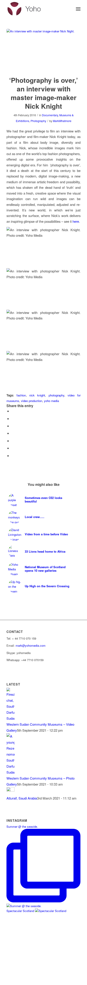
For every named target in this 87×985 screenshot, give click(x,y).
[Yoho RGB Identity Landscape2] (36, 9)
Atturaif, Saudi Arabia (21, 798)
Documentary (50, 115)
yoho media (51, 401)
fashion (21, 395)
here (75, 221)
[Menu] (78, 9)
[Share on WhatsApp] (12, 433)
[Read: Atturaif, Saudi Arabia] (10, 790)
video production (31, 401)
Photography (38, 121)
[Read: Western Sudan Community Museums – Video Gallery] (10, 718)
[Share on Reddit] (12, 455)
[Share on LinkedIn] (12, 448)
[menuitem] (78, 9)
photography (56, 395)
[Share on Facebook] (12, 411)
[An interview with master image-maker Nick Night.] (43, 49)
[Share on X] (12, 418)
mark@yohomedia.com (31, 645)
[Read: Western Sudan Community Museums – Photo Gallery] (10, 772)
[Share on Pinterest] (12, 440)
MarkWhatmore (62, 121)
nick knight (37, 395)
